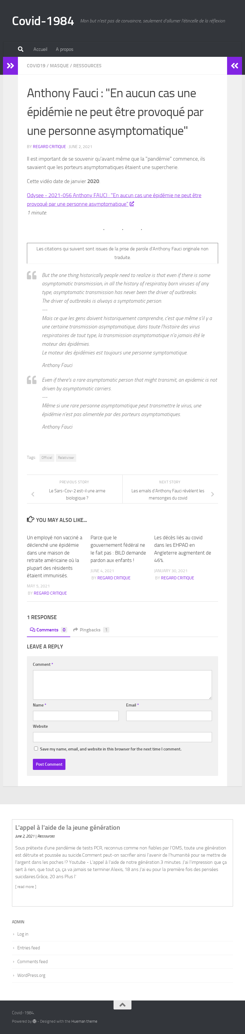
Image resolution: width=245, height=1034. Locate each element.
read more (25, 886)
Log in (22, 934)
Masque (59, 65)
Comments (50, 630)
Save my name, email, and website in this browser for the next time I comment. (110, 749)
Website (40, 726)
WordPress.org (31, 975)
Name (39, 705)
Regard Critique (49, 146)
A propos (64, 49)
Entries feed (28, 948)
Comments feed (32, 961)
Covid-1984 (43, 20)
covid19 (36, 65)
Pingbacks (94, 630)
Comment (43, 664)
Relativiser (66, 458)
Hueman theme (84, 1021)
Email (132, 705)
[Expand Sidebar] (10, 66)
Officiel (47, 458)
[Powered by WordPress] (34, 1021)
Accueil (40, 49)
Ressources (87, 65)
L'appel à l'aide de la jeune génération (67, 827)
